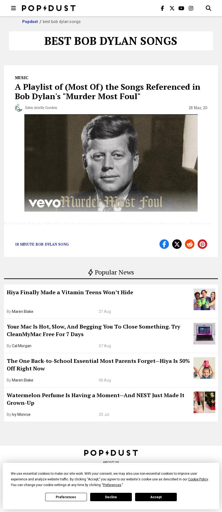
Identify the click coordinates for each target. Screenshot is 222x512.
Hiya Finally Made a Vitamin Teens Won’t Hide (70, 292)
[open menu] (13, 8)
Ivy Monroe (21, 414)
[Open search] (208, 8)
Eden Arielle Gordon (41, 107)
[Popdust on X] (172, 8)
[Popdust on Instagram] (191, 8)
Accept (156, 497)
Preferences (66, 497)
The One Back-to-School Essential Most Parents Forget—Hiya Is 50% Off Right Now (98, 364)
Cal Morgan (21, 346)
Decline (111, 497)
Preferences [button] (112, 485)
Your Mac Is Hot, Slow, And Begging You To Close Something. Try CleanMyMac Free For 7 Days (93, 330)
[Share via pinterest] (202, 244)
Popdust (30, 21)
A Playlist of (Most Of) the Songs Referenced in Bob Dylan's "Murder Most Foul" (107, 91)
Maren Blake (22, 311)
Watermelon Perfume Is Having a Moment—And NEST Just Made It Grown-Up (95, 398)
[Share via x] (177, 244)
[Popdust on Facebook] (162, 8)
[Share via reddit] (189, 244)
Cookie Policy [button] (198, 479)
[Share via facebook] (164, 244)
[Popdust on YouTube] (181, 8)
